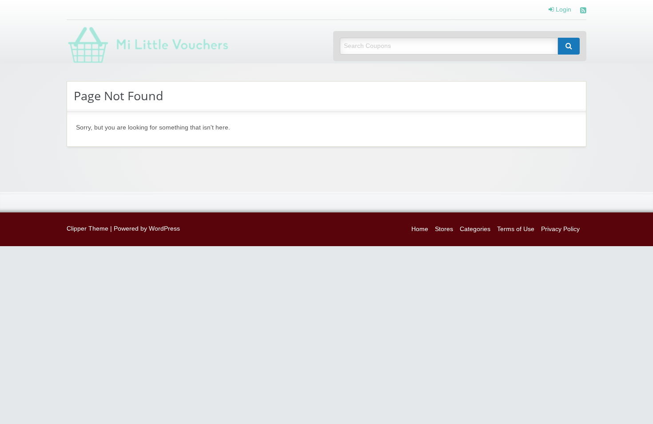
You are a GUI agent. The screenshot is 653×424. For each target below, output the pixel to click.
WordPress (164, 228)
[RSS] (583, 11)
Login (562, 10)
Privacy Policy (560, 229)
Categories (475, 229)
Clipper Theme (87, 228)
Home (419, 229)
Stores (444, 229)
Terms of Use (515, 229)
